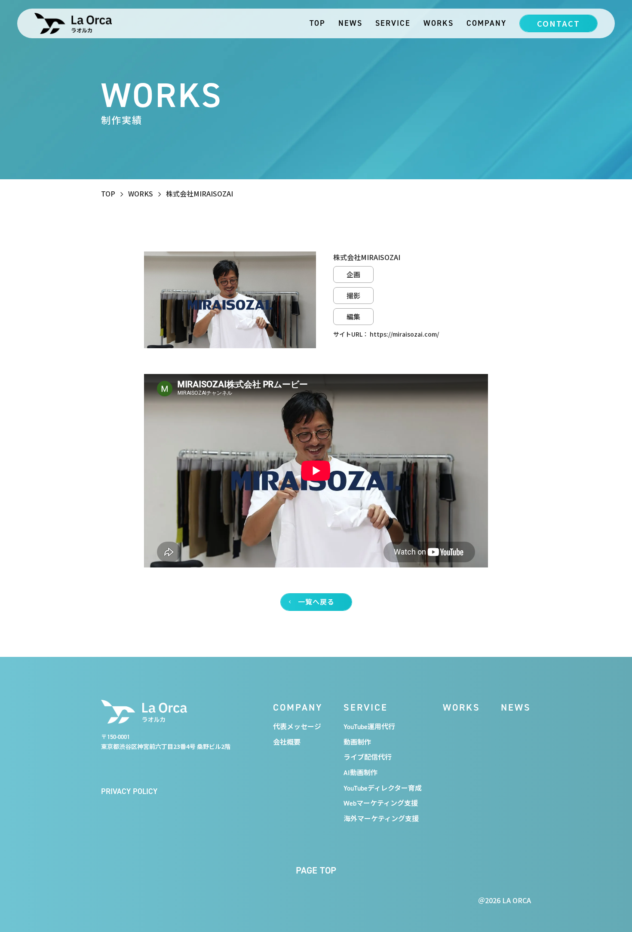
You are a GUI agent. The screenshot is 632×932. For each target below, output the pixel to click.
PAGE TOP (316, 870)
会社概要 (287, 742)
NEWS (350, 23)
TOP (317, 23)
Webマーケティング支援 (381, 803)
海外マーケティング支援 (381, 818)
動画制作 (357, 742)
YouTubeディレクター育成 (383, 788)
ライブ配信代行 (368, 757)
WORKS (438, 23)
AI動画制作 (360, 772)
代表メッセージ (297, 726)
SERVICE (393, 23)
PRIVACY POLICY (129, 791)
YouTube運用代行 (369, 726)
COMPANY (486, 23)
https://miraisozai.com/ (404, 334)
